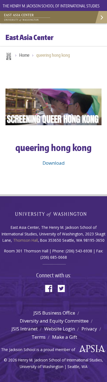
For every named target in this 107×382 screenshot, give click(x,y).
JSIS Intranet (25, 329)
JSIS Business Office (54, 313)
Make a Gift (64, 337)
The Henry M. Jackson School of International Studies (51, 6)
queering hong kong (53, 55)
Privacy (89, 329)
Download (54, 163)
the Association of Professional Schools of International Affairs (90, 349)
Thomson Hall (25, 240)
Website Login (59, 329)
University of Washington (54, 214)
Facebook (51, 288)
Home (8, 57)
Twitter (63, 288)
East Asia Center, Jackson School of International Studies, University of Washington (31, 18)
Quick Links (101, 17)
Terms (39, 337)
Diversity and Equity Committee (54, 321)
